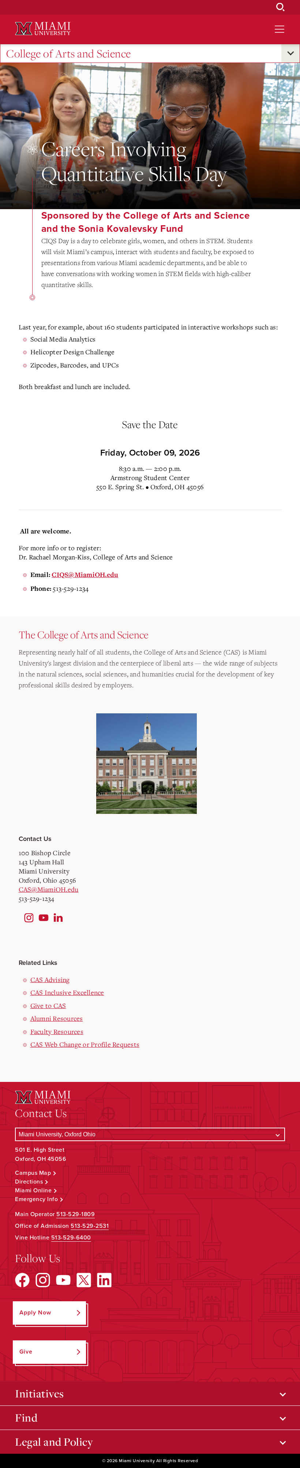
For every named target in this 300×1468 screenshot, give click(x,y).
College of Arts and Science (68, 53)
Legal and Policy (54, 1441)
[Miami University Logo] (43, 28)
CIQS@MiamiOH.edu (85, 575)
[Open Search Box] (280, 7)
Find (26, 1417)
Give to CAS (48, 1005)
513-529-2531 (90, 1226)
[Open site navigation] (279, 29)
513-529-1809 (75, 1214)
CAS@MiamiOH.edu (49, 889)
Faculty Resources (56, 1031)
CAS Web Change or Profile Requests (85, 1044)
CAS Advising (50, 979)
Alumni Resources (56, 1018)
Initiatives (39, 1393)
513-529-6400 (71, 1237)
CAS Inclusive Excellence (67, 992)
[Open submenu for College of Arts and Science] (290, 53)
